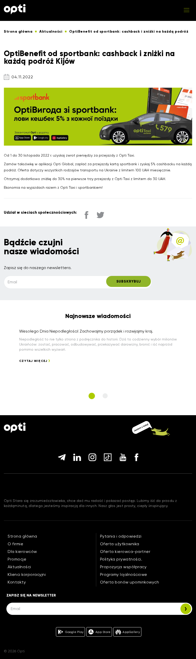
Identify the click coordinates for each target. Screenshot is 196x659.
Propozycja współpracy (123, 566)
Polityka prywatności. (121, 559)
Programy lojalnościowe (123, 574)
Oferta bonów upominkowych (129, 582)
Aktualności (19, 566)
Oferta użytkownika (119, 543)
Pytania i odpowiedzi (121, 536)
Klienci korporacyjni (27, 574)
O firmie (15, 543)
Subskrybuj (128, 281)
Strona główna (22, 536)
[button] (92, 396)
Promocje (17, 559)
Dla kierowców (22, 551)
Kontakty (17, 582)
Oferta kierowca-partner (125, 551)
